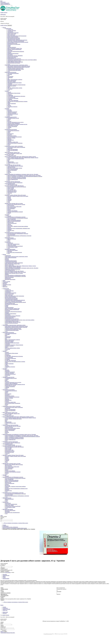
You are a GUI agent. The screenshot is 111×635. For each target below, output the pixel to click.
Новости (4, 285)
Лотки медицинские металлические (14, 136)
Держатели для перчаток (12, 111)
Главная (4, 524)
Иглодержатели (10, 133)
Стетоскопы (9, 83)
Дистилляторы (10, 76)
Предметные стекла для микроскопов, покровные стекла (18, 228)
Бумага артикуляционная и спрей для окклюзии (16, 35)
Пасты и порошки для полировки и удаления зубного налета (15, 528)
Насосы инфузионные (11, 80)
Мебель (8, 239)
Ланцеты (9, 224)
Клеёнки (9, 197)
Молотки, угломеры (11, 137)
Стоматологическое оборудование (14, 70)
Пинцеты (9, 140)
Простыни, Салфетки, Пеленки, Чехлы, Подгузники (15, 195)
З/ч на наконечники (11, 97)
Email (1, 627)
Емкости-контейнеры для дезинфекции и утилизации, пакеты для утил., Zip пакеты (21, 174)
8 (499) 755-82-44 (3, 12)
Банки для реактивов (11, 219)
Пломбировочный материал (12, 53)
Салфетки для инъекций (12, 126)
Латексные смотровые (11, 112)
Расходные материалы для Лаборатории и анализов (15, 216)
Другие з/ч (9, 94)
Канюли (9, 209)
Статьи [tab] (4, 577)
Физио (8, 86)
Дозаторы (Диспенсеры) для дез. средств (15, 122)
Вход (1, 0)
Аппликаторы (10, 31)
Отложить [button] (7, 571)
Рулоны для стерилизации (12, 150)
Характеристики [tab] (6, 575)
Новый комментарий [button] (4, 595)
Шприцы (9, 212)
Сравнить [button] (2, 571)
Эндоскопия (9, 88)
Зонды (8, 132)
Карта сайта (5, 286)
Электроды (9, 193)
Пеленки (9, 198)
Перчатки (9, 52)
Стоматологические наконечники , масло (15, 69)
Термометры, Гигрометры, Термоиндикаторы (16, 84)
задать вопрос (8, 572)
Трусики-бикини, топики (12, 247)
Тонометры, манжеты (11, 85)
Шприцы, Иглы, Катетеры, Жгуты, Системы (14, 203)
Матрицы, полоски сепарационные (14, 49)
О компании (5, 282)
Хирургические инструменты (11, 129)
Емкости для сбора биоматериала (13, 221)
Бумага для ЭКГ (10, 188)
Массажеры (9, 251)
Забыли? (2, 631)
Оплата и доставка (6, 281)
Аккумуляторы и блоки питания (13, 93)
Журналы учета (10, 222)
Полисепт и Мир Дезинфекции (13, 123)
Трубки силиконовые (11, 103)
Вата (8, 160)
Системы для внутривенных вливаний (15, 211)
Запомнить (4, 630)
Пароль (1, 629)
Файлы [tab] (4, 576)
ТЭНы (8, 104)
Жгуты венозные (10, 205)
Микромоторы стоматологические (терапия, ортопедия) (18, 67)
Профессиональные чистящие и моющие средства (17, 124)
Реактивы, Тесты (10, 230)
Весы (8, 75)
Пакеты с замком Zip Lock (12, 179)
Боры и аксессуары (11, 34)
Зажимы (9, 131)
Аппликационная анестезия (12, 32)
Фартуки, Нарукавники (12, 170)
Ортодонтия (9, 50)
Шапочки (9, 172)
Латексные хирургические (12, 113)
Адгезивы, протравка (11, 30)
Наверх (1, 605)
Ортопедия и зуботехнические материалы (15, 51)
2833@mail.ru (3, 14)
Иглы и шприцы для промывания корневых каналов (17, 42)
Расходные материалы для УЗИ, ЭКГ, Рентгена (14, 185)
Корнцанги (9, 134)
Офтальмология (10, 139)
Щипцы (9, 144)
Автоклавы (9, 74)
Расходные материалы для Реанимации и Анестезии (15, 232)
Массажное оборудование (10, 249)
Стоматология (8, 28)
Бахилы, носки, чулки (11, 33)
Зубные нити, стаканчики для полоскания (15, 41)
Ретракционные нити (11, 57)
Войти (6, 631)
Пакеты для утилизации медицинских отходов (16, 178)
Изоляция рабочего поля (12, 43)
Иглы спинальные (11, 208)
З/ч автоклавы (10, 95)
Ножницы (9, 138)
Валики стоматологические (12, 36)
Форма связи (5, 612)
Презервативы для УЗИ (12, 190)
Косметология (8, 241)
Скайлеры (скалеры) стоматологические (15, 68)
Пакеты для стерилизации (12, 149)
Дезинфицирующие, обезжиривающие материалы (17, 39)
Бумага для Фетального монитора (14, 220)
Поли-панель (10, 54)
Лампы (8, 102)
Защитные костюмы (11, 166)
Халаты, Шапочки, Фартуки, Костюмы (15, 61)
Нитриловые (9, 114)
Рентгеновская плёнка (11, 191)
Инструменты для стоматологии (13, 44)
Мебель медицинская (9, 237)
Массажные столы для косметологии (14, 252)
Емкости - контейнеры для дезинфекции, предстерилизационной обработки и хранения (24, 176)
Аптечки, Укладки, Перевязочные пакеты (15, 158)
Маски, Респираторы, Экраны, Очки (14, 48)
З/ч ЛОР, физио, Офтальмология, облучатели (16, 96)
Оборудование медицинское (10, 72)
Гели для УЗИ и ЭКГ (11, 189)
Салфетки (9, 200)
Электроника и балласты (12, 106)
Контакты (5, 283)
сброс (1, 515)
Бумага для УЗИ (10, 187)
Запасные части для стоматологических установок (17, 101)
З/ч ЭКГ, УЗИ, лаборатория (12, 100)
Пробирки (9, 229)
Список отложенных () (5, 4)
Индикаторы (9, 148)
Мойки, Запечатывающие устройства (14, 79)
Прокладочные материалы (12, 56)
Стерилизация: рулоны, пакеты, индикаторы (14, 146)
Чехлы (8, 201)
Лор (8, 78)
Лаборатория (9, 77)
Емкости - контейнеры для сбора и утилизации (16, 177)
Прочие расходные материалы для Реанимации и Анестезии (19, 235)
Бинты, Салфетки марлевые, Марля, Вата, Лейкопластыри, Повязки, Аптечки (20, 156)
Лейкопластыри (10, 161)
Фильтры (9, 105)
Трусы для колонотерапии (12, 169)
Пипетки (9, 227)
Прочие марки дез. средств (12, 125)
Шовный (7, 214)
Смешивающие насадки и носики (14, 60)
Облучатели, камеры (11, 81)
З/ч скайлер (9, 99)
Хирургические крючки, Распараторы (14, 143)
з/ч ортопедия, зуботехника (12, 98)
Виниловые (9, 110)
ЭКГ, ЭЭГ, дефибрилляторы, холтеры (14, 87)
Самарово (9, 127)
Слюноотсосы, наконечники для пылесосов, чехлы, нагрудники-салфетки (22, 59)
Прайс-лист (5, 610)
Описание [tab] (5, 574)
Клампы (9, 45)
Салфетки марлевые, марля (12, 162)
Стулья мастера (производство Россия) (15, 246)
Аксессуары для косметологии (13, 244)
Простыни (9, 199)
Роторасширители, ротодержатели (14, 58)
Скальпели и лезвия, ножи (10, 402)
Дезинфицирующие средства (11, 117)
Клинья (8, 46)
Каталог (4, 27)
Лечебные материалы (11, 47)
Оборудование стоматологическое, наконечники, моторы (16, 64)
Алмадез (9, 119)
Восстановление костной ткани (13, 37)
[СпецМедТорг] (10, 10)
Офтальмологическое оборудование (14, 82)
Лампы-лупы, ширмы (11, 245)
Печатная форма (6, 578)
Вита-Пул (9, 121)
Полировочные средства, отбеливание (15, 55)
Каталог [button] (4, 254)
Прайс (4, 280)
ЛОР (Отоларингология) (10, 183)
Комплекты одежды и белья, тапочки (14, 168)
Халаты (8, 171)
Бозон (8, 120)
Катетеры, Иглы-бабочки (12, 210)
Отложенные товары (7, 284)
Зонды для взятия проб (11, 223)
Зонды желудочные (11, 234)
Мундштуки (9, 225)
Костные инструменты (11, 135)
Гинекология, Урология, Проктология (12, 181)
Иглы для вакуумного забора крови (14, 206)
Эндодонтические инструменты (13, 62)
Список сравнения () (4, 3)
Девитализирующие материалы (13, 38)
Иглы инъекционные (11, 207)
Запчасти (9, 92)
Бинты (8, 159)
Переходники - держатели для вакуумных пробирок (17, 226)
